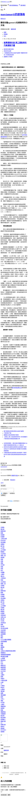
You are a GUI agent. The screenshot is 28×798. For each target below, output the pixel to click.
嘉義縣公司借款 (8, 56)
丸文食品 (3, 553)
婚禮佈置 (3, 667)
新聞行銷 (3, 724)
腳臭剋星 (3, 531)
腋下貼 (2, 546)
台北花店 (3, 671)
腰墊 (2, 645)
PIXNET (7, 772)
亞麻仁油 (3, 617)
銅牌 (2, 676)
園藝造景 (3, 632)
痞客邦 (13, 475)
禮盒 (2, 563)
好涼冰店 (3, 540)
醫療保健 (13, 29)
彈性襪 (2, 691)
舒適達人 (3, 719)
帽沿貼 (2, 529)
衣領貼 (2, 527)
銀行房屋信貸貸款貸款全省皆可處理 (14, 431)
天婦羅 (2, 572)
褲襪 (2, 693)
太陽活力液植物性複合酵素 (8, 651)
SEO (2, 661)
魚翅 (2, 580)
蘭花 (2, 637)
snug (2, 589)
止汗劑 (2, 548)
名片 (5, 36)
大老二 (2, 698)
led (1, 683)
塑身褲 (2, 728)
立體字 (2, 674)
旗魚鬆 (2, 557)
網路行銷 (3, 721)
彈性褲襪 (3, 695)
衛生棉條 (3, 717)
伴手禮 (2, 565)
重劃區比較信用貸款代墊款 (11, 435)
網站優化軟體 (4, 656)
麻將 (2, 697)
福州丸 (2, 576)
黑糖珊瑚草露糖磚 (6, 654)
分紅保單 (3, 630)
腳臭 (2, 533)
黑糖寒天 (3, 652)
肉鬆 (2, 561)
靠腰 (2, 643)
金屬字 (2, 678)
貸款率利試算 (7, 51)
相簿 (5, 32)
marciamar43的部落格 (13, 14)
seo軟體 (3, 658)
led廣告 (3, 685)
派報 (2, 673)
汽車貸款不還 (7, 433)
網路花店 (3, 665)
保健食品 (3, 615)
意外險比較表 (4, 628)
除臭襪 (2, 535)
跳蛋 (2, 710)
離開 (9, 794)
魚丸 (2, 570)
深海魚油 (3, 622)
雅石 (2, 636)
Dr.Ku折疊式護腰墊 (6, 639)
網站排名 (3, 660)
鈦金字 (2, 687)
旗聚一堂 (3, 555)
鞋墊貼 (2, 551)
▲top (2, 482)
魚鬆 (2, 559)
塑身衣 (2, 726)
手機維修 (3, 713)
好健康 (2, 613)
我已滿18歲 (3, 794)
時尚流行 (12, 480)
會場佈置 (3, 669)
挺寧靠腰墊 (4, 641)
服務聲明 (17, 774)
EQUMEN (3, 730)
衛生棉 (2, 715)
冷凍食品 (3, 578)
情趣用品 (3, 706)
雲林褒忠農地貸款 (9, 49)
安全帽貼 (3, 542)
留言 (16, 475)
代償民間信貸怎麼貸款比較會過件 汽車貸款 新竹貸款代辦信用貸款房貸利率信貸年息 (15, 454)
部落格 (5, 34)
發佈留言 (3, 495)
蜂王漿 (2, 619)
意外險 (2, 626)
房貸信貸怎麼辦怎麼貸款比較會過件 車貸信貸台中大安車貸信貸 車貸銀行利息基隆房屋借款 (15, 448)
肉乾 (2, 568)
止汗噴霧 (3, 550)
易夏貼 (2, 544)
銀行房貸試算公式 (17, 387)
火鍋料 (2, 574)
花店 (2, 663)
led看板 (3, 689)
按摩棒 (2, 708)
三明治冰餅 (4, 538)
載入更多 (3, 485)
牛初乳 (2, 620)
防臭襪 (2, 536)
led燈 (2, 682)
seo (1, 722)
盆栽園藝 (3, 634)
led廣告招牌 (4, 680)
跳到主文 (3, 18)
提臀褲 (2, 731)
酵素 (2, 624)
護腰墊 (2, 647)
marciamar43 (4, 466)
